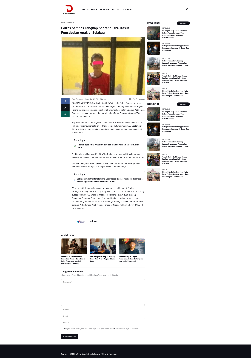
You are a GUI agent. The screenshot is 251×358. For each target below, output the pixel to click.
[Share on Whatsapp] (65, 114)
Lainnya (183, 23)
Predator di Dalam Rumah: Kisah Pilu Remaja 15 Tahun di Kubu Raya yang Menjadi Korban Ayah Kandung (73, 260)
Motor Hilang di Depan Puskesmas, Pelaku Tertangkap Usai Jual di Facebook (131, 258)
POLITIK (115, 9)
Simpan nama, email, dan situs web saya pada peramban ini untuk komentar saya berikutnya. (101, 329)
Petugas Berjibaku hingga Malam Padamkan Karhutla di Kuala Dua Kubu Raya (175, 48)
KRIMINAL (104, 9)
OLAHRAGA (127, 9)
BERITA (85, 9)
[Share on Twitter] (65, 107)
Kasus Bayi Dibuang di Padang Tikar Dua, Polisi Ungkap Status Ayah (102, 258)
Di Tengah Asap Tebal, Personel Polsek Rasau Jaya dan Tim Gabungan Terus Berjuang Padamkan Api (174, 34)
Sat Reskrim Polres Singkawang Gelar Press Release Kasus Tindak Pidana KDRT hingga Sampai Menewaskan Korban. (109, 180)
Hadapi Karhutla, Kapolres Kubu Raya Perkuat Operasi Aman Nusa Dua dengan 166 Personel (175, 93)
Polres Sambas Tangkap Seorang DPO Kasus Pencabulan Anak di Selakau (95, 30)
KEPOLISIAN (166, 28)
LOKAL (94, 9)
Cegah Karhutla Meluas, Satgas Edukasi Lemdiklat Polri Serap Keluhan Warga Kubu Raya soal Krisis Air (174, 79)
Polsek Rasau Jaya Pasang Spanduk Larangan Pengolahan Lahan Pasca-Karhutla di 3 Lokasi (175, 63)
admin (80, 99)
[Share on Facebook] (65, 101)
